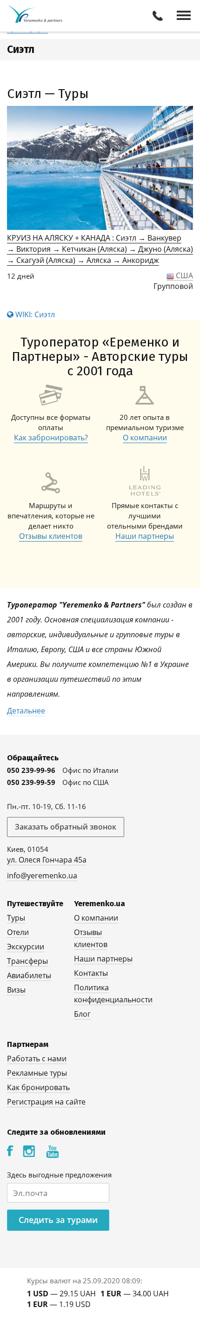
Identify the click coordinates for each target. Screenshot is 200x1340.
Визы (16, 990)
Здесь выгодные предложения (59, 1174)
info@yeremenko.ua (42, 875)
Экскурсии (25, 946)
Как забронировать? (51, 437)
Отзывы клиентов (50, 536)
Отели (18, 932)
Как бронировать (38, 1087)
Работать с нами (37, 1058)
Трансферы (27, 961)
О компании (145, 437)
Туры (16, 918)
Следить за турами (58, 1219)
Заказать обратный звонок (65, 827)
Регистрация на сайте (46, 1102)
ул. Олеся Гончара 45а (47, 860)
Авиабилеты (29, 975)
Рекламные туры (37, 1073)
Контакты (91, 973)
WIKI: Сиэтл (34, 314)
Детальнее (26, 711)
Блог (82, 1014)
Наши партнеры (144, 536)
